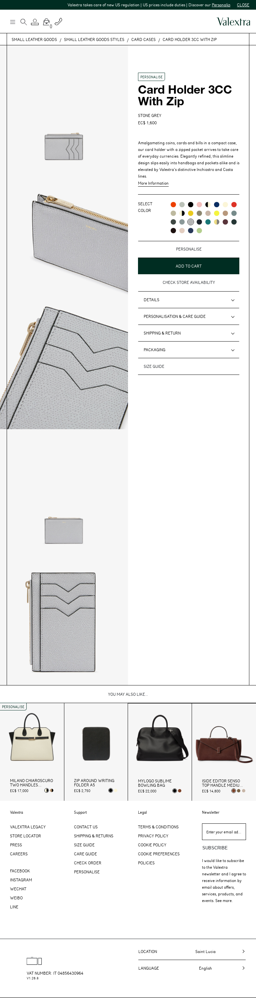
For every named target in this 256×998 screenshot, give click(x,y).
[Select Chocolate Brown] (179, 790)
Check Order (87, 863)
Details (151, 300)
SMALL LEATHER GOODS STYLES (94, 39)
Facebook (20, 871)
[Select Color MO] (199, 213)
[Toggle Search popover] (23, 22)
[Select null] (238, 790)
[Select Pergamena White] (115, 790)
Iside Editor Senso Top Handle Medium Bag (222, 783)
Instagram (21, 880)
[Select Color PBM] (182, 230)
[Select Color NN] (190, 204)
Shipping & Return (162, 333)
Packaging (154, 350)
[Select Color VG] (208, 222)
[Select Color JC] (216, 213)
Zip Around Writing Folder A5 (94, 782)
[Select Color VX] (234, 222)
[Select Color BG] (234, 213)
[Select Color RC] (234, 204)
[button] (35, 22)
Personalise (87, 872)
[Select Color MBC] (225, 213)
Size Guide (84, 845)
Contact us (86, 827)
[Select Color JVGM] (216, 222)
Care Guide (85, 854)
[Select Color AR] (173, 204)
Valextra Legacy (28, 827)
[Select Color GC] (182, 204)
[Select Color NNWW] (208, 204)
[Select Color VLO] (199, 230)
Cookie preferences (159, 854)
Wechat (18, 889)
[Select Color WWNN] (182, 213)
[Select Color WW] (225, 204)
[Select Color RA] (225, 222)
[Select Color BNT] (199, 222)
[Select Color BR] (216, 204)
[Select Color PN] (199, 204)
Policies (146, 863)
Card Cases (143, 39)
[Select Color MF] (173, 230)
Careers (19, 854)
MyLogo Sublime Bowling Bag (155, 783)
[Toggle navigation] (12, 22)
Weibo (16, 898)
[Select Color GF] (173, 222)
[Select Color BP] (182, 222)
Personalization (217, 5)
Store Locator (25, 836)
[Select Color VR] (173, 213)
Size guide (154, 366)
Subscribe (215, 847)
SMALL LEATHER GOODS (34, 39)
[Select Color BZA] (190, 230)
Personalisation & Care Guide (175, 316)
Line (14, 907)
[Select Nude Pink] (243, 790)
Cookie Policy (152, 845)
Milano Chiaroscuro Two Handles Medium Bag (31, 782)
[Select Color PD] (208, 213)
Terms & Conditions (158, 827)
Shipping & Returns (93, 836)
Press (16, 845)
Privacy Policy (153, 836)
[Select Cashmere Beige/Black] (51, 790)
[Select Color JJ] (190, 213)
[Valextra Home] (233, 21)
